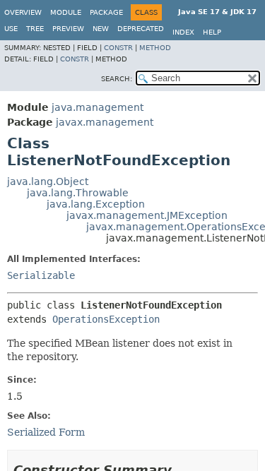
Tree (35, 28)
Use (11, 28)
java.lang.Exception (96, 204)
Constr (118, 48)
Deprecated (140, 28)
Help (212, 32)
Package (106, 12)
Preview (68, 28)
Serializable (41, 275)
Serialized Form (46, 432)
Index (183, 32)
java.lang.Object (47, 181)
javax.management (104, 122)
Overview (23, 12)
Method (155, 48)
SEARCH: (116, 79)
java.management (97, 107)
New (101, 28)
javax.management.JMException (147, 215)
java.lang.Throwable (78, 192)
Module (65, 12)
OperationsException (106, 319)
